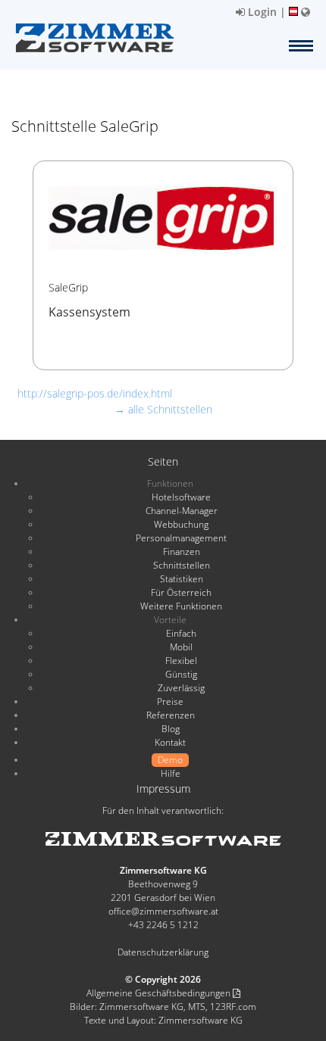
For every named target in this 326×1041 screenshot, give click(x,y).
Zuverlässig (181, 687)
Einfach (181, 633)
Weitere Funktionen (181, 606)
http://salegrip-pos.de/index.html (94, 393)
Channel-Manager (182, 510)
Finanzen (181, 551)
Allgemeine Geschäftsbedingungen (159, 992)
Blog (170, 728)
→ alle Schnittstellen (163, 409)
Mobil (181, 646)
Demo (170, 759)
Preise (170, 701)
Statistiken (181, 578)
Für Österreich (181, 592)
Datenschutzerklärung (163, 952)
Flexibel (181, 660)
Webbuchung (181, 524)
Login (261, 12)
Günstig (181, 674)
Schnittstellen (181, 565)
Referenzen (170, 715)
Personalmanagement (181, 537)
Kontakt (170, 742)
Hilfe (170, 773)
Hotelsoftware (181, 497)
